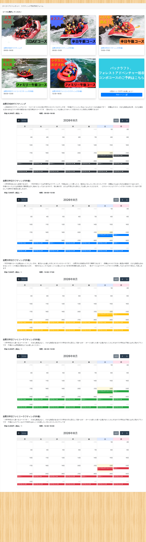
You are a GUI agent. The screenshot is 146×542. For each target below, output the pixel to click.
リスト (24, 121)
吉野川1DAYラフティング (13, 48)
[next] (127, 120)
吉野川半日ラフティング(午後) (112, 48)
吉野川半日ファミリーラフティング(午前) (18, 91)
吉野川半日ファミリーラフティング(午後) (67, 91)
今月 (116, 121)
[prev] (122, 120)
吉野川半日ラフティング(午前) (63, 48)
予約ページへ (121, 95)
